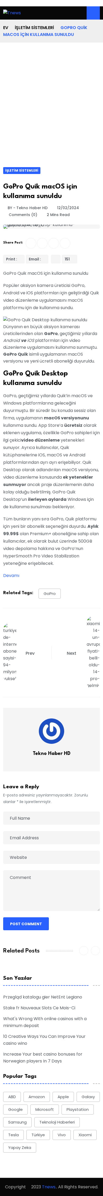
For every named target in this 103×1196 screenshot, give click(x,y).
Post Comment (26, 924)
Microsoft (44, 1109)
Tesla (13, 1135)
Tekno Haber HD (52, 753)
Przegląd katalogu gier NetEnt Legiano (42, 997)
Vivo (62, 1135)
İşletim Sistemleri (34, 28)
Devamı (11, 575)
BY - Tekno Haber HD (28, 207)
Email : (35, 259)
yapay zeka (19, 1147)
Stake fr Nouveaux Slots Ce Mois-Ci (39, 1008)
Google (15, 1109)
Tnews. (49, 1187)
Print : (12, 259)
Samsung (17, 1122)
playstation (78, 1109)
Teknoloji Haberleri (57, 1122)
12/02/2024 (68, 207)
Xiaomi (85, 1135)
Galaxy (88, 1096)
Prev (30, 653)
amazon (37, 1096)
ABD (12, 1096)
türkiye (38, 1135)
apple (63, 1096)
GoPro (50, 593)
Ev (5, 28)
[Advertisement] (51, 112)
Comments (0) (22, 214)
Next (72, 653)
